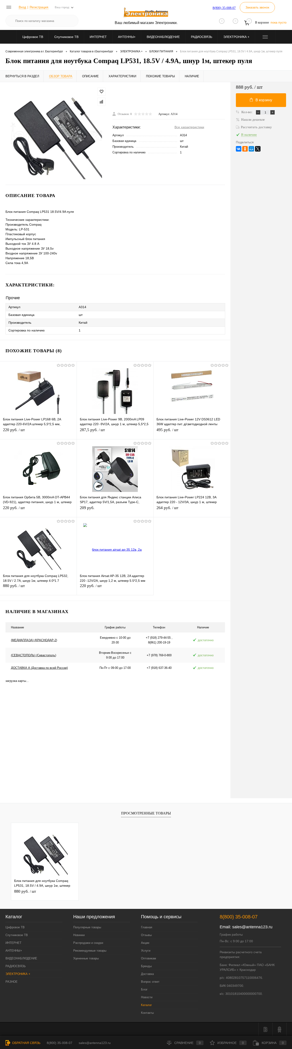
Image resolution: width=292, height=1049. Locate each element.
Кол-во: (247, 112)
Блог (144, 989)
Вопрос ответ (150, 981)
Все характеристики (189, 127)
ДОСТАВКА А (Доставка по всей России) (39, 668)
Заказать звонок (257, 7)
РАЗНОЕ (11, 981)
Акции (145, 943)
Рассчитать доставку (256, 127)
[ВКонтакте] (238, 149)
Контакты (147, 1012)
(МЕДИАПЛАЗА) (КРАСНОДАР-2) (34, 640)
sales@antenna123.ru (252, 927)
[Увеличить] (56, 133)
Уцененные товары (86, 958)
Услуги (145, 950)
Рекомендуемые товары (89, 950)
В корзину (264, 100)
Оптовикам (148, 958)
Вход (22, 7)
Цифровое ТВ (32, 37)
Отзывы (146, 935)
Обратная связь (25, 1043)
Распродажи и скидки (88, 943)
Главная (146, 927)
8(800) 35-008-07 (224, 8)
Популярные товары (87, 927)
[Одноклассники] (245, 149)
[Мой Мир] (251, 149)
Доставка (147, 974)
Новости (146, 997)
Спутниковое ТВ (66, 37)
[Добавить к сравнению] (101, 102)
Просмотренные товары (146, 813)
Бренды (146, 966)
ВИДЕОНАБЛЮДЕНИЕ (163, 37)
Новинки (79, 935)
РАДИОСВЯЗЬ (201, 37)
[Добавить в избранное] (101, 92)
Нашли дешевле (253, 119)
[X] (258, 149)
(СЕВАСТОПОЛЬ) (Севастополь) (33, 655)
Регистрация (39, 7)
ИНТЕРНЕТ (98, 37)
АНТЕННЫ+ (127, 37)
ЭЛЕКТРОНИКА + (236, 37)
